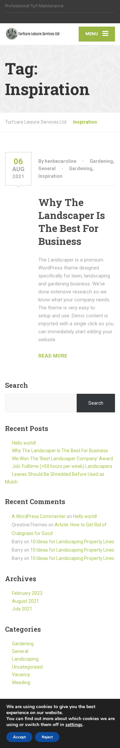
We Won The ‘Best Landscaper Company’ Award (62, 458)
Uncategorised (27, 667)
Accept (19, 737)
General (47, 168)
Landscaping (25, 659)
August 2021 (25, 601)
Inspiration (50, 176)
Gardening (101, 161)
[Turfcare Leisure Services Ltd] (32, 34)
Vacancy (21, 674)
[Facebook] (8, 18)
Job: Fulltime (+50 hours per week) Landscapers (62, 466)
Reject (47, 737)
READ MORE (52, 356)
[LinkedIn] (23, 18)
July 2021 (22, 608)
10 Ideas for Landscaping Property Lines (72, 541)
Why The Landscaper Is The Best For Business (71, 222)
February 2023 (27, 593)
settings (73, 725)
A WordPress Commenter (39, 516)
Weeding (21, 682)
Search (16, 385)
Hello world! (24, 443)
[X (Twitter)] (15, 18)
